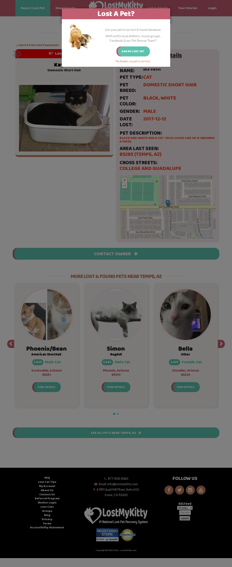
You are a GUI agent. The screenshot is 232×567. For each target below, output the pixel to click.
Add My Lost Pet (133, 51)
